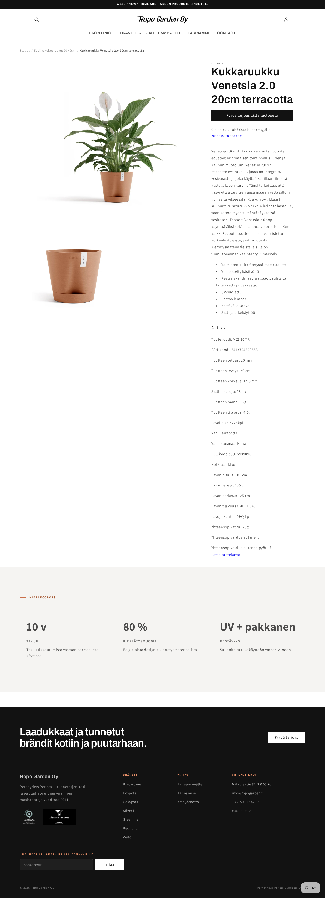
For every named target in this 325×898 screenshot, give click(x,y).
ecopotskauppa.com (227, 135)
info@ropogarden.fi (248, 793)
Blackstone (132, 784)
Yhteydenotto (188, 802)
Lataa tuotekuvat (226, 554)
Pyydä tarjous (286, 737)
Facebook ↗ (241, 810)
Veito (127, 837)
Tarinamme (186, 793)
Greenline (130, 819)
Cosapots (130, 802)
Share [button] (221, 327)
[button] (37, 20)
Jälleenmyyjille (189, 784)
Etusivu (25, 51)
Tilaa (110, 864)
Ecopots (129, 793)
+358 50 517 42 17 (245, 802)
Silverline (130, 810)
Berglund (130, 828)
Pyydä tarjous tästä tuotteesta (252, 115)
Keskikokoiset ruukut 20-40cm (55, 51)
